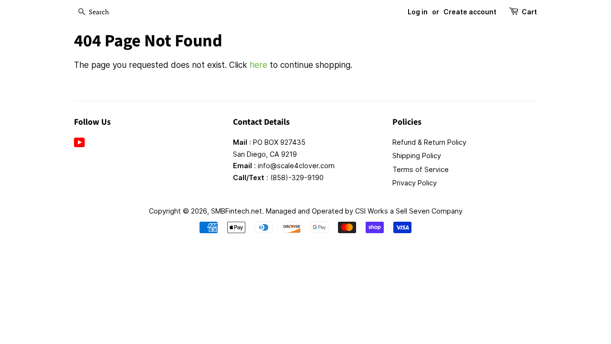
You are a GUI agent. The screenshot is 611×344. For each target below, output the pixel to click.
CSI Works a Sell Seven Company (409, 211)
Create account (469, 12)
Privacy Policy (414, 183)
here (258, 65)
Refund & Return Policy (429, 142)
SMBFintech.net (236, 211)
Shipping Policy (416, 155)
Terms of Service (420, 169)
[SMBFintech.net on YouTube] (79, 144)
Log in (418, 12)
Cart (529, 12)
